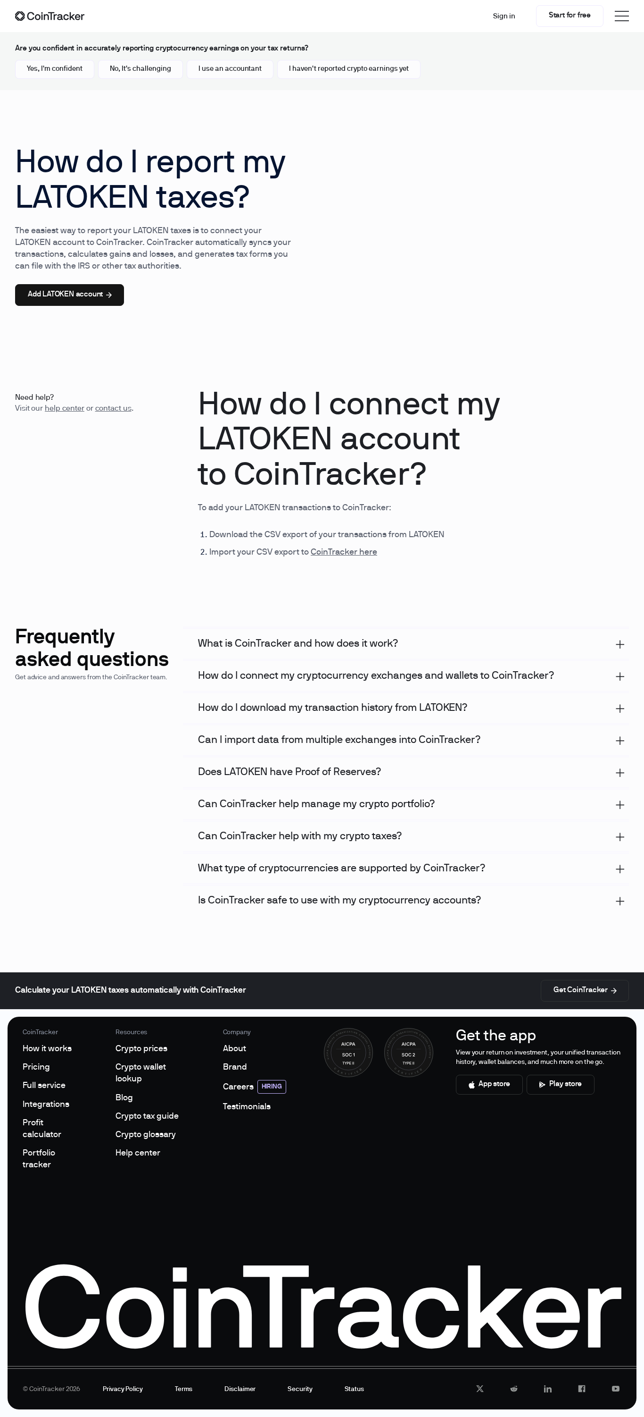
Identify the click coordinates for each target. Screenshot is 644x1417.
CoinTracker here (344, 552)
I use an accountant (230, 69)
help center (64, 408)
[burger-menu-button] (622, 16)
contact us (113, 408)
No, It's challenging (140, 69)
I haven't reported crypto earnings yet (349, 69)
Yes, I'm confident (55, 69)
